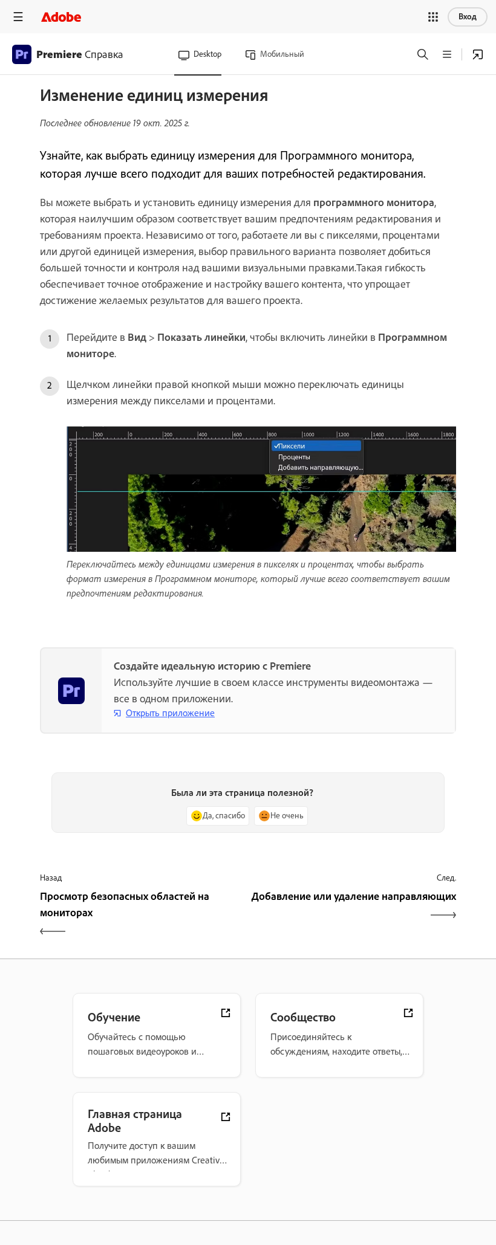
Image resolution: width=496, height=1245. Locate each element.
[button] (433, 17)
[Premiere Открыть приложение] (478, 54)
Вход (467, 16)
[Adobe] (61, 16)
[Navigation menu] (18, 16)
